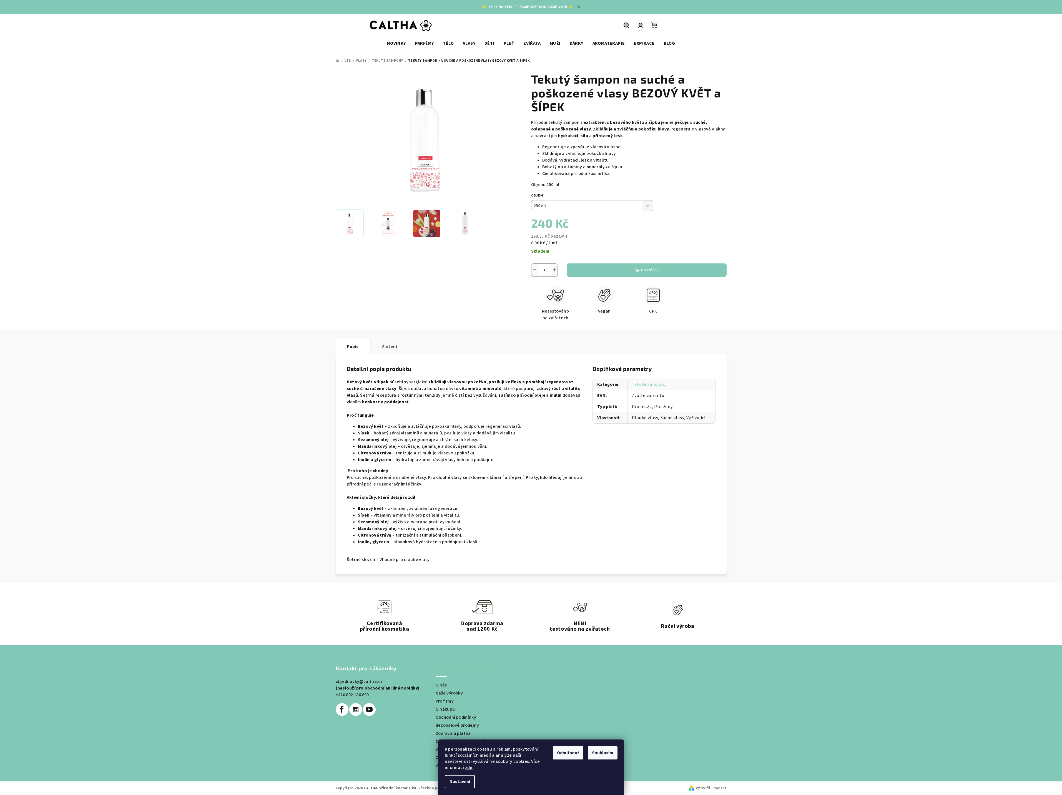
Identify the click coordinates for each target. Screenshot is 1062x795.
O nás (441, 685)
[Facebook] (342, 709)
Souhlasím (602, 753)
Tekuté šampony (649, 384)
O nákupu (445, 709)
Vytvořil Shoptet (711, 788)
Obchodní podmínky (456, 717)
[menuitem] (396, 43)
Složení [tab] (389, 347)
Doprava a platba (453, 733)
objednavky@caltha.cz (359, 681)
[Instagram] (355, 709)
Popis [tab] (353, 347)
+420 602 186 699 (352, 695)
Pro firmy (445, 701)
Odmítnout (568, 753)
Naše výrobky (449, 693)
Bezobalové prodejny (457, 725)
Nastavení (460, 782)
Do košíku (649, 270)
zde (469, 767)
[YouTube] (369, 709)
